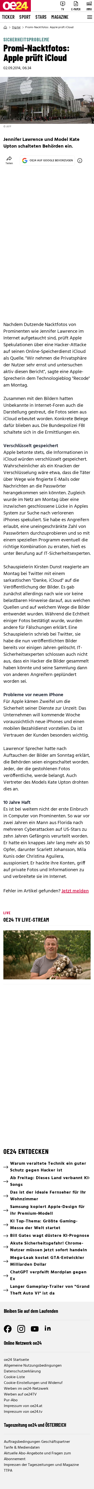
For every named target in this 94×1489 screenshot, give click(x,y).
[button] (47, 955)
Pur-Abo (11, 1400)
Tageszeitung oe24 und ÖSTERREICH (35, 1425)
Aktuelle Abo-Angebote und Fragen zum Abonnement (37, 1456)
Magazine (60, 17)
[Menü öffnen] (89, 17)
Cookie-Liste (14, 1377)
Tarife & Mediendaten (22, 1448)
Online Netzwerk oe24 (23, 1343)
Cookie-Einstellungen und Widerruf (33, 1383)
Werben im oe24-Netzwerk (26, 1389)
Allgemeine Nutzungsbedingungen (33, 1366)
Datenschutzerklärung (22, 1371)
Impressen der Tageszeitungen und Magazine (41, 1465)
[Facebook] (8, 1329)
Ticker (8, 17)
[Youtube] (35, 1329)
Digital (16, 27)
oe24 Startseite (16, 1360)
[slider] (28, 972)
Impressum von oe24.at (23, 1406)
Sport (25, 17)
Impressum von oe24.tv (23, 1412)
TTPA (8, 1471)
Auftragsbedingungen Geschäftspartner (37, 1442)
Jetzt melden (75, 891)
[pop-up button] (75, 972)
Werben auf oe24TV (20, 1394)
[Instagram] (21, 1329)
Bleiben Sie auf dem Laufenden (31, 1311)
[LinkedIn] (48, 1329)
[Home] (5, 27)
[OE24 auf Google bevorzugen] (80, 160)
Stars (41, 17)
